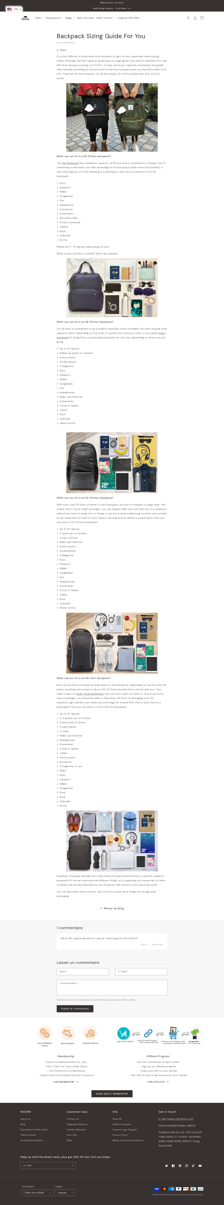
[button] (188, 18)
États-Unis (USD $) (34, 1192)
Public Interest (28, 1135)
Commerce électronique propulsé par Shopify (184, 1195)
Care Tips (72, 1135)
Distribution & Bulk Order (34, 1129)
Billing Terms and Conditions (128, 1140)
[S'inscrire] (72, 1165)
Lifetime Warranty (76, 1129)
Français (62, 1192)
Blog (23, 1124)
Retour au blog (114, 908)
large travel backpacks (90, 693)
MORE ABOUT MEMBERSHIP (112, 1093)
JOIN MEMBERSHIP (64, 1081)
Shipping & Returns (77, 1124)
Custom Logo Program (125, 1129)
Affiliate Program (122, 1124)
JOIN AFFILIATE (156, 1081)
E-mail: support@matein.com (176, 1118)
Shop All (117, 1119)
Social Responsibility (32, 1140)
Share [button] (63, 50)
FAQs (69, 1140)
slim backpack (70, 163)
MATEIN (163, 1195)
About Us (26, 1119)
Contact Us (73, 1119)
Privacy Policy (120, 1135)
